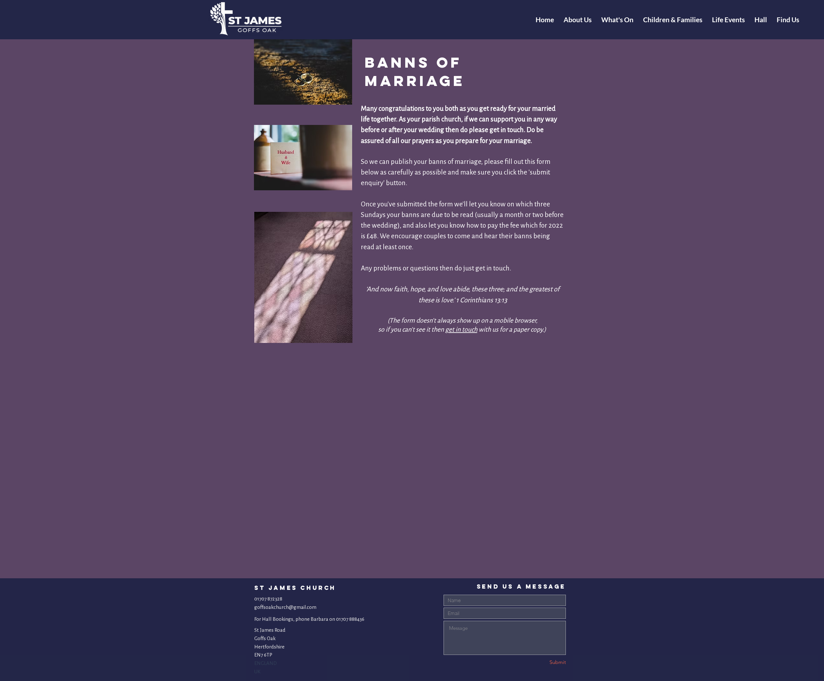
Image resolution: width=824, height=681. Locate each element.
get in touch (461, 329)
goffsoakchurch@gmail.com (285, 607)
